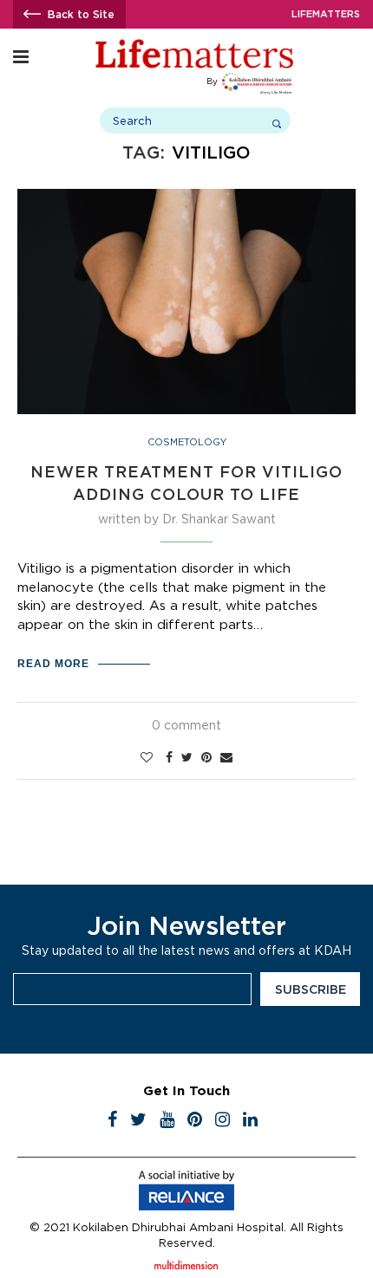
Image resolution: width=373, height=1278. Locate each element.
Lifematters (325, 14)
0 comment (186, 724)
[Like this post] (147, 757)
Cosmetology (186, 442)
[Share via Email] (226, 757)
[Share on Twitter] (187, 757)
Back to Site (81, 14)
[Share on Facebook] (169, 757)
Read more (53, 664)
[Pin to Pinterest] (206, 757)
